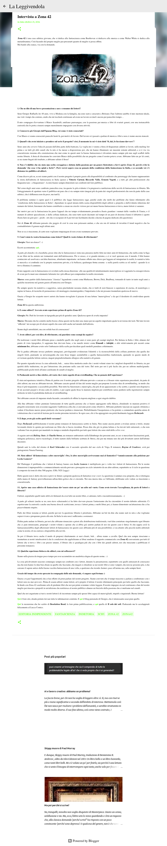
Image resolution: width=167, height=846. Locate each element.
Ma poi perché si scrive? (56, 805)
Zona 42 (113, 614)
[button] (19, 29)
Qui (19, 604)
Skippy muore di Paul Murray (59, 748)
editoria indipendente (35, 614)
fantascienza (65, 614)
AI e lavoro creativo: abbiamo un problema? (67, 691)
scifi (101, 614)
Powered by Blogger (85, 840)
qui (81, 598)
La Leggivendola (27, 6)
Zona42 (127, 614)
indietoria (86, 614)
